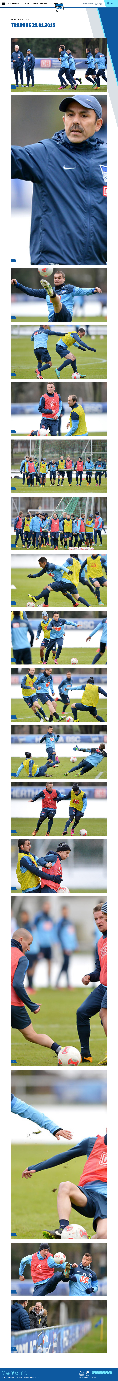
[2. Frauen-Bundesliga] (87, 1373)
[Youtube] (12, 1373)
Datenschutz (19, 1377)
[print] (38, 1377)
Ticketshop (25, 3)
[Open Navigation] (3, 3)
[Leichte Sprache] (100, 3)
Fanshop (35, 3)
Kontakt (4, 1377)
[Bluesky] (3, 1373)
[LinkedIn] (26, 1373)
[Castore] (96, 4)
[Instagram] (8, 1373)
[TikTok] (17, 1373)
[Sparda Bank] (88, 4)
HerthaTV (43, 3)
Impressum (11, 1377)
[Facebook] (21, 1373)
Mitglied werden (13, 3)
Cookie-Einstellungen (30, 1377)
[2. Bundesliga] (81, 1373)
